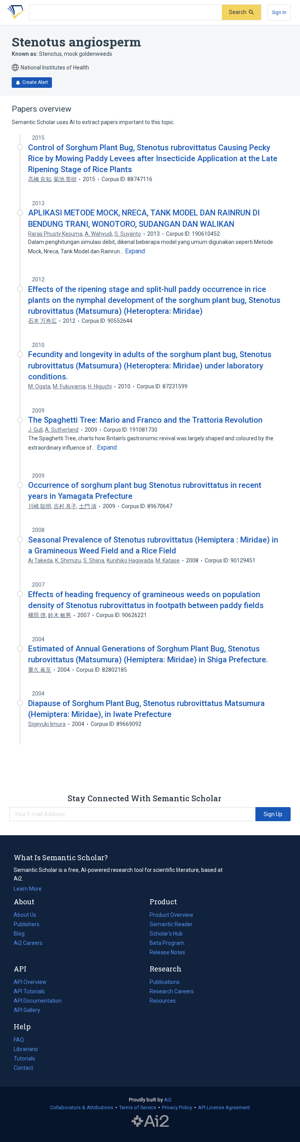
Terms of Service (137, 1107)
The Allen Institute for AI (150, 1121)
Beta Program (167, 943)
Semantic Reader (171, 924)
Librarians (26, 1049)
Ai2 (167, 1100)
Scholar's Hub (166, 933)
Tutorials (24, 1058)
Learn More (28, 889)
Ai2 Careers (28, 944)
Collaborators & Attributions (81, 1107)
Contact (23, 1068)
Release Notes (167, 952)
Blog (22, 934)
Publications (165, 983)
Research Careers (172, 992)
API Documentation (38, 1001)
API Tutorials (29, 991)
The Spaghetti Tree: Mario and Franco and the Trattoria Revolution (145, 420)
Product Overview (171, 915)
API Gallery (27, 1010)
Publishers (26, 924)
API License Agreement (224, 1107)
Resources (163, 1001)
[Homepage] (15, 12)
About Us (25, 915)
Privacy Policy (177, 1107)
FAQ (19, 1040)
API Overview (30, 982)
